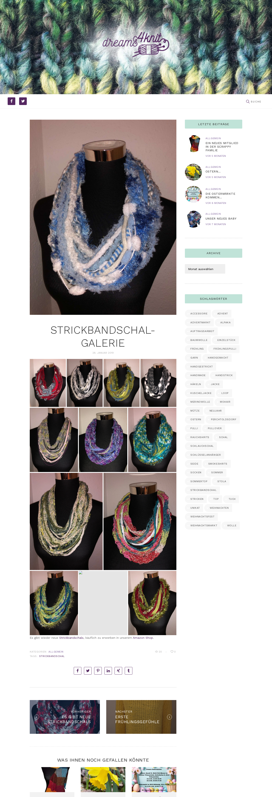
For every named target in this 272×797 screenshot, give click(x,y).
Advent (222, 313)
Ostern (195, 419)
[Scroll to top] (263, 788)
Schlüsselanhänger (205, 454)
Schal (223, 437)
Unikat (195, 507)
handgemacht (218, 357)
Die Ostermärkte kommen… (220, 195)
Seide (194, 463)
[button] (48, 383)
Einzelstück (226, 340)
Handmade (198, 375)
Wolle (232, 525)
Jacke (215, 384)
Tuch (232, 498)
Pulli (194, 428)
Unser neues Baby (221, 218)
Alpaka (225, 322)
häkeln (195, 384)
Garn (194, 357)
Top (216, 498)
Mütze (195, 410)
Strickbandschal (52, 656)
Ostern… (213, 171)
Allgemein (55, 651)
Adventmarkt (200, 322)
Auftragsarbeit (202, 331)
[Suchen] (248, 102)
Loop (225, 393)
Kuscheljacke (200, 393)
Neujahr (216, 410)
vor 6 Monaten (215, 203)
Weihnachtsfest (202, 516)
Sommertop (198, 481)
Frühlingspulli (225, 348)
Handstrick (224, 375)
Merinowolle (200, 401)
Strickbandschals (71, 637)
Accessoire (198, 313)
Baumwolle (198, 340)
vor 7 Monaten (215, 224)
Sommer (217, 472)
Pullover (215, 428)
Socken (195, 472)
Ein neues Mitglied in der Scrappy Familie (221, 146)
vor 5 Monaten (215, 155)
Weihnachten (219, 507)
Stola (221, 481)
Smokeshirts (218, 463)
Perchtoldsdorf (223, 419)
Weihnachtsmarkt (203, 525)
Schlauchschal (202, 445)
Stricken (197, 498)
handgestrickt (201, 366)
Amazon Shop (143, 637)
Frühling (197, 348)
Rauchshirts (199, 437)
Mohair (225, 401)
